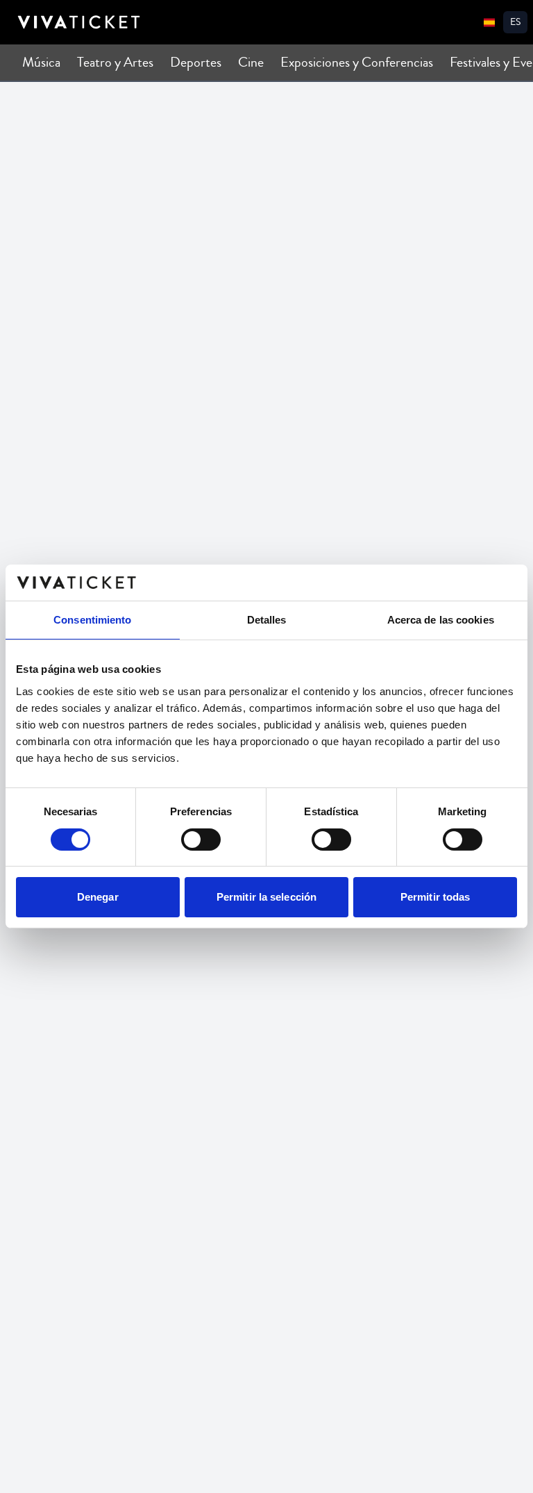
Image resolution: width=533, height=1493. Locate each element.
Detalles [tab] (267, 620)
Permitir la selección (266, 897)
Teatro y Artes (115, 62)
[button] (515, 22)
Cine (251, 62)
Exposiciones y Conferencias (356, 62)
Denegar (98, 897)
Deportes (195, 62)
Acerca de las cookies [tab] (440, 620)
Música (41, 62)
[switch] (201, 839)
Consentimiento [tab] (92, 620)
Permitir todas (435, 897)
